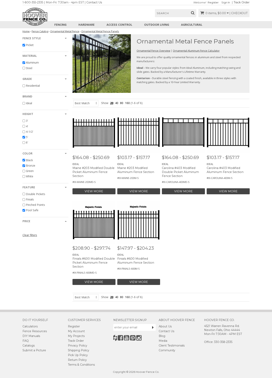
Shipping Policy (78, 350)
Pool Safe (32, 210)
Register (213, 2)
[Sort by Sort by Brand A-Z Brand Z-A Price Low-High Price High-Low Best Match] (85, 103)
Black (29, 160)
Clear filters (30, 235)
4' (27, 126)
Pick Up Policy (78, 355)
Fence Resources (35, 331)
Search (163, 13)
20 (111, 103)
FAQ (26, 341)
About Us (165, 326)
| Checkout (238, 13)
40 (116, 103)
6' (27, 142)
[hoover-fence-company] (115, 338)
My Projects (76, 336)
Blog (162, 336)
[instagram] (139, 338)
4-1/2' (29, 132)
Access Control (119, 25)
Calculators (30, 326)
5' (27, 137)
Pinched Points (35, 205)
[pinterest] (132, 338)
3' (27, 121)
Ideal (29, 103)
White (29, 176)
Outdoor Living (156, 25)
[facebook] (120, 338)
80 (121, 103)
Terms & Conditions (81, 364)
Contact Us (94, 2)
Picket (30, 45)
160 (127, 103)
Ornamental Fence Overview (153, 50)
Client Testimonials (172, 345)
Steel (29, 68)
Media (163, 341)
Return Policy (77, 360)
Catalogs (29, 345)
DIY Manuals (31, 336)
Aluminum (32, 63)
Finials (30, 199)
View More (94, 191)
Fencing (60, 25)
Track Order (241, 2)
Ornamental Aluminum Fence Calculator (196, 50)
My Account (76, 331)
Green (30, 171)
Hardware (86, 25)
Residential (33, 85)
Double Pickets (35, 194)
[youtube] (126, 338)
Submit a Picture (34, 350)
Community (167, 350)
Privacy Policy (77, 345)
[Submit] (153, 327)
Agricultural (191, 25)
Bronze (30, 165)
